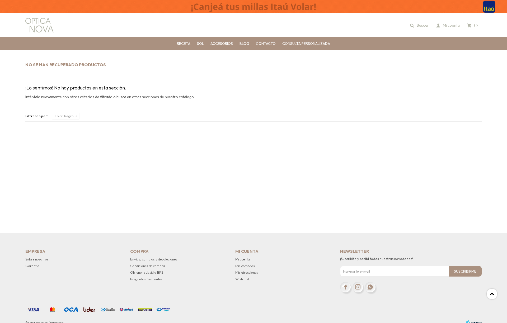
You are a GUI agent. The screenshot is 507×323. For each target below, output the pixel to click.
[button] (420, 25)
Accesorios (221, 43)
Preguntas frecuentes (146, 279)
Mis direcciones (246, 272)
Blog (244, 43)
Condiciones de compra (147, 266)
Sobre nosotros (37, 259)
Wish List (242, 279)
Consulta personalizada (306, 43)
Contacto (266, 43)
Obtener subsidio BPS (146, 272)
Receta (183, 43)
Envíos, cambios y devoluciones (153, 259)
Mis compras (245, 266)
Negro (64, 116)
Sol (200, 43)
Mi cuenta (242, 259)
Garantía (32, 266)
